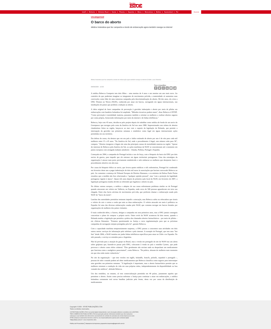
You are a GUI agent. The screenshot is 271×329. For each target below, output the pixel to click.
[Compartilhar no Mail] (171, 88)
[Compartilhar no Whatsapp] (163, 88)
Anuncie (196, 12)
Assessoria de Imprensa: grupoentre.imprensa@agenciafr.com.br (105, 323)
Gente (114, 12)
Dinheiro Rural (103, 12)
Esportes (131, 12)
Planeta (122, 12)
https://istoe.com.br (76, 320)
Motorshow (149, 12)
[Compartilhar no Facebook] (155, 88)
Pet (177, 12)
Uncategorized (97, 17)
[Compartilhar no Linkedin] (167, 88)
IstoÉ (84, 12)
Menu (140, 12)
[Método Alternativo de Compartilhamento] (174, 88)
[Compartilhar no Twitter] (159, 88)
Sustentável (168, 12)
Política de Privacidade (77, 323)
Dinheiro (92, 12)
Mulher (158, 12)
